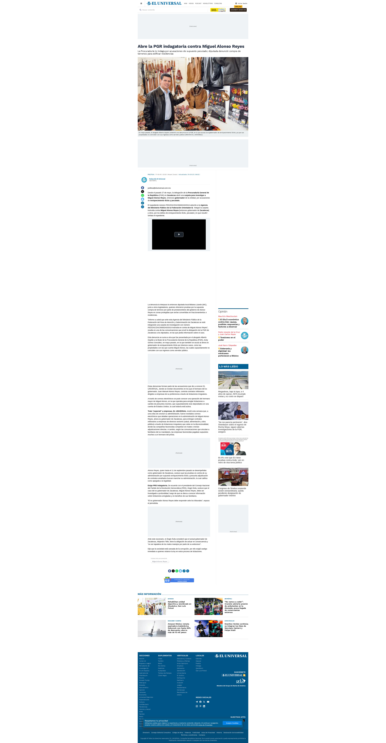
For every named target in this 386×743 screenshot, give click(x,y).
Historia (219, 732)
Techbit (142, 714)
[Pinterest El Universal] (200, 706)
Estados (142, 685)
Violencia (188, 732)
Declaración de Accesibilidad (233, 732)
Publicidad (196, 732)
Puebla (198, 663)
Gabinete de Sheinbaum (143, 674)
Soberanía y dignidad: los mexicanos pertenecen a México (228, 352)
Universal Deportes (146, 697)
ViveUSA (180, 683)
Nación (141, 658)
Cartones (142, 692)
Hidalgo (198, 666)
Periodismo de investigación (144, 667)
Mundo (141, 678)
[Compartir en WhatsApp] (142, 195)
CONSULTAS (218, 3)
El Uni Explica (144, 670)
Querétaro (199, 668)
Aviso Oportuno (182, 663)
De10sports (181, 678)
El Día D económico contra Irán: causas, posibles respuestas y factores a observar (229, 323)
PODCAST (198, 3)
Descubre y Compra (184, 658)
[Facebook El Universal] (200, 702)
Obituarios (180, 668)
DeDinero (180, 680)
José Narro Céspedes (227, 345)
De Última (161, 666)
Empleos (180, 666)
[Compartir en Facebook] (142, 187)
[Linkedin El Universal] (204, 706)
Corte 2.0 (142, 661)
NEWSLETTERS (208, 3)
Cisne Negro (162, 675)
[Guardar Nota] (142, 206)
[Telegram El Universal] (197, 702)
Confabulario (143, 704)
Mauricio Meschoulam (227, 316)
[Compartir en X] (142, 191)
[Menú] (141, 3)
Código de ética (177, 732)
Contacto (202, 735)
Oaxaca (198, 661)
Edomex (199, 658)
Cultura (142, 702)
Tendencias (143, 707)
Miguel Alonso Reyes (159, 561)
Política (151, 174)
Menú (141, 716)
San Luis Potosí (201, 670)
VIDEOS (191, 3)
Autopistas (162, 670)
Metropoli (142, 683)
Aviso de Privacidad (208, 732)
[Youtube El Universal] (208, 702)
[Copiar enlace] (142, 203)
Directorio (146, 732)
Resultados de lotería (182, 694)
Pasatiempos (181, 687)
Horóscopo (181, 690)
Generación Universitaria (181, 672)
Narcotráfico (143, 687)
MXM (185, 3)
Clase (160, 658)
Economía (142, 695)
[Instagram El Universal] (197, 706)
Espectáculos (144, 699)
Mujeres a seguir (145, 663)
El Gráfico (180, 675)
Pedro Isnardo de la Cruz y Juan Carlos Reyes (229, 333)
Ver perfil (153, 180)
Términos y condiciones (189, 735)
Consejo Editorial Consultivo (161, 732)
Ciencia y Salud (144, 709)
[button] (238, 10)
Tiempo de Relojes (164, 673)
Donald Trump (144, 680)
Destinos (161, 668)
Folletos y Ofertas (183, 661)
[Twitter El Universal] (204, 702)
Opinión (222, 311)
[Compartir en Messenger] (142, 199)
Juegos (179, 685)
